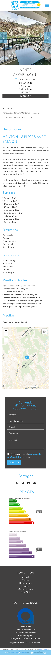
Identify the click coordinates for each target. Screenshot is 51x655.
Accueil (5, 108)
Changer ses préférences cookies (25, 638)
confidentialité (44, 650)
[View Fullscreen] (6, 340)
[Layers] (44, 331)
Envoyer (14, 462)
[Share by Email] (34, 483)
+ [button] (6, 330)
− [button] (6, 334)
